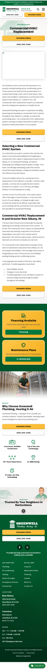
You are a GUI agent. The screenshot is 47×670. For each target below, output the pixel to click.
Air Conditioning (8, 570)
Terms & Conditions (18, 653)
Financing (23, 332)
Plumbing (5, 567)
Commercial (6, 586)
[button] (23, 511)
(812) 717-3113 (8, 621)
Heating (5, 574)
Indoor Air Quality (8, 578)
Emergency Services (10, 582)
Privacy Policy (30, 653)
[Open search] (38, 9)
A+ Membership (23, 359)
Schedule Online (23, 132)
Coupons (27, 567)
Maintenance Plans (31, 570)
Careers (27, 578)
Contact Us (28, 586)
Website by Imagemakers (23, 656)
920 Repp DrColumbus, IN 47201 (10, 616)
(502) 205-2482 (24, 139)
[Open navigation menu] (43, 9)
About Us (27, 582)
